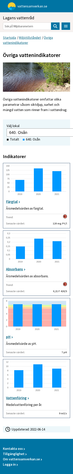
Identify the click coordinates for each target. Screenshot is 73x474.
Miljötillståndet (30, 38)
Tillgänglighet (14, 454)
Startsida (9, 38)
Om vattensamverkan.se (21, 459)
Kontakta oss (13, 448)
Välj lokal (13, 126)
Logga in (9, 464)
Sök (55, 26)
